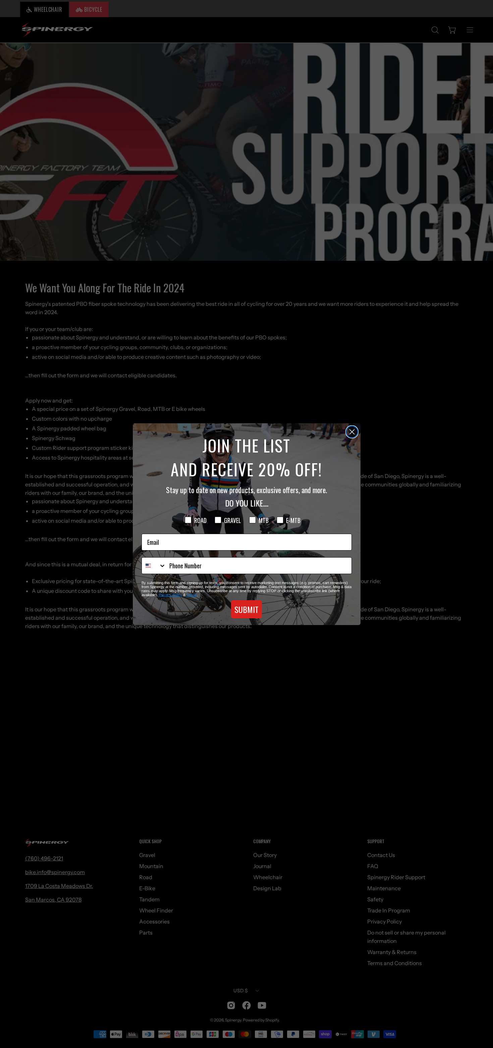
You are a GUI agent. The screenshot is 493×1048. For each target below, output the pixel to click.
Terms (191, 595)
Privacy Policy (170, 595)
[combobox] (154, 566)
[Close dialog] (352, 432)
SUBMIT (246, 609)
